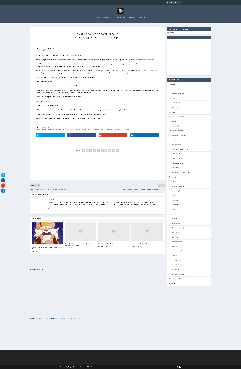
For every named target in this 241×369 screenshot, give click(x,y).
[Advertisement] (86, 166)
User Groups (176, 260)
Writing (171, 283)
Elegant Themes (73, 367)
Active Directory (177, 186)
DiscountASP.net (59, 129)
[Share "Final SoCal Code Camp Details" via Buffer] (106, 150)
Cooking (171, 84)
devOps (171, 98)
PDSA (67, 129)
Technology (172, 177)
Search (174, 237)
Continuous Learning (126, 17)
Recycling (175, 168)
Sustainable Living (175, 130)
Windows (174, 269)
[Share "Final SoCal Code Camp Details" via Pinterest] (98, 150)
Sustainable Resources (179, 172)
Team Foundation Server (180, 251)
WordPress (90, 367)
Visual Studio (176, 265)
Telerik (128, 129)
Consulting (175, 191)
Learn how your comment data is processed (67, 318)
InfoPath (174, 214)
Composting (176, 144)
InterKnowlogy (121, 129)
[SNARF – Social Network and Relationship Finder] (47, 233)
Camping (174, 140)
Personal (171, 121)
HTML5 (174, 205)
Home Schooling (177, 158)
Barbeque (175, 89)
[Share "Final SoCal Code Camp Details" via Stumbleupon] (110, 150)
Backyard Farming (177, 135)
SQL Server (175, 246)
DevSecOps (175, 103)
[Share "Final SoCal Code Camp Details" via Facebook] (83, 150)
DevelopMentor (111, 129)
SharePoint (108, 17)
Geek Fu (113, 38)
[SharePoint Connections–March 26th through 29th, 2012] (80, 231)
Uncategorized (173, 279)
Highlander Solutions (99, 129)
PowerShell (175, 232)
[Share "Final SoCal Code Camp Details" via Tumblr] (94, 150)
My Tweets (170, 32)
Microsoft (175, 223)
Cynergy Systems (75, 129)
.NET (173, 181)
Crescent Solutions (86, 129)
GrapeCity (51, 129)
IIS (172, 209)
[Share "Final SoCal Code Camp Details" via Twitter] (87, 150)
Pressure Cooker (177, 93)
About (142, 17)
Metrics (174, 107)
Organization (176, 126)
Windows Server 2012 (178, 274)
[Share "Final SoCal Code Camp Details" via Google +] (91, 150)
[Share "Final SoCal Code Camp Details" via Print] (117, 150)
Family (171, 112)
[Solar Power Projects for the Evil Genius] (147, 231)
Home (98, 17)
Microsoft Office (177, 228)
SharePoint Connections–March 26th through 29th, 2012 (78, 244)
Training (174, 256)
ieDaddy (84, 38)
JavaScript (175, 218)
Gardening (175, 154)
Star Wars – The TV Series (107, 244)
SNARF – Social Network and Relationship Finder (46, 248)
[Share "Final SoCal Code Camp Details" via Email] (113, 150)
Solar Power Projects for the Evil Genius (145, 244)
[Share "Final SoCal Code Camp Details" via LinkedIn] (102, 150)
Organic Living (176, 163)
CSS (173, 195)
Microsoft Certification (176, 117)
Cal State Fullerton (41, 129)
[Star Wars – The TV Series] (114, 231)
